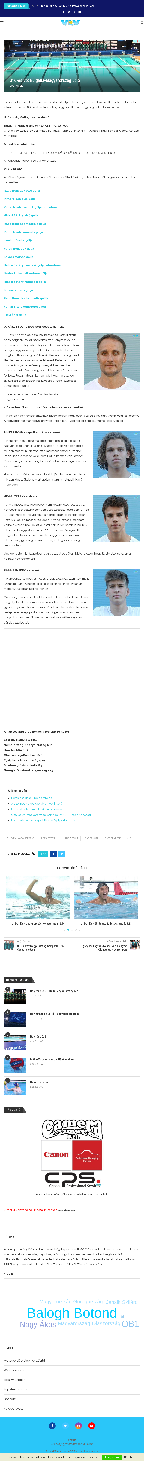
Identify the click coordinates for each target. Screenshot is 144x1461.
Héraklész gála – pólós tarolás (31, 798)
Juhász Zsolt (70, 838)
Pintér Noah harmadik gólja (23, 232)
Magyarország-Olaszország (89, 1323)
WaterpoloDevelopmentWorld (24, 1360)
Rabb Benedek (113, 838)
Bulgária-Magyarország (20, 838)
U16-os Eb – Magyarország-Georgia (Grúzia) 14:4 (58, 923)
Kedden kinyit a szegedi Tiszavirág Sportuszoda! (43, 820)
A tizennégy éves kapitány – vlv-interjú (36, 803)
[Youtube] (79, 12)
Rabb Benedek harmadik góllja (26, 298)
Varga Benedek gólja (19, 248)
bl (122, 1316)
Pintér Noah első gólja (20, 199)
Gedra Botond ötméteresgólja (26, 273)
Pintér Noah (92, 838)
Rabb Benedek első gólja (22, 190)
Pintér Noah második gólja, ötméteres (31, 207)
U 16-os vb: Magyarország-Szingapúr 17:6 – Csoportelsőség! (51, 815)
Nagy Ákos (38, 1324)
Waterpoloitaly (14, 1370)
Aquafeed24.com (15, 1389)
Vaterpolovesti (13, 1408)
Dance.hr (10, 1399)
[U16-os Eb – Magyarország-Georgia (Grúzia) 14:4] (58, 897)
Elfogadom (112, 1457)
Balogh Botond (72, 1312)
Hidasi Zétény (48, 838)
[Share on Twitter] (61, 854)
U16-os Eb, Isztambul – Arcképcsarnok (36, 809)
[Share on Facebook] (53, 854)
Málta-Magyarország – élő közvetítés (52, 1059)
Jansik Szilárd (122, 1302)
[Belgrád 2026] (15, 1042)
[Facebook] (63, 12)
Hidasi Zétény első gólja (21, 215)
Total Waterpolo (15, 1380)
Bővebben (130, 1457)
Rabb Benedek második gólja (25, 223)
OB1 (130, 1324)
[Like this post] (44, 854)
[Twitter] (69, 12)
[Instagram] (74, 12)
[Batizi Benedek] (15, 1087)
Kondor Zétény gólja (18, 290)
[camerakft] (72, 1153)
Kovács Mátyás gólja (18, 257)
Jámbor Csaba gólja (18, 240)
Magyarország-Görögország (71, 1301)
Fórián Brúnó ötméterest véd (25, 306)
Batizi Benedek (39, 1082)
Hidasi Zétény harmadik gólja (25, 281)
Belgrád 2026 (48, 6)
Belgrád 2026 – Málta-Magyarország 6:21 (55, 991)
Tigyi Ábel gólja (15, 315)
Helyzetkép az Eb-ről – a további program (54, 1014)
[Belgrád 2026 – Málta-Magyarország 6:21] (15, 996)
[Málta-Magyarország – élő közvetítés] (15, 1065)
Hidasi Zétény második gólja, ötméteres (33, 265)
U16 (129, 838)
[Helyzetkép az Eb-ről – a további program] (15, 1019)
